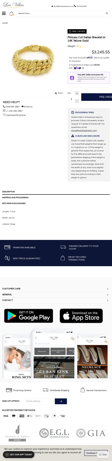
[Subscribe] (61, 401)
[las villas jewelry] (13, 4)
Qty (69, 93)
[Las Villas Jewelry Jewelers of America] (19, 433)
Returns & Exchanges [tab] (14, 203)
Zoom (60, 93)
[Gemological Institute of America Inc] (93, 433)
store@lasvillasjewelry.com (64, 6)
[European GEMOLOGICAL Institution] (56, 433)
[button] (18, 454)
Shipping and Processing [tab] (15, 198)
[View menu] (3, 15)
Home (5, 23)
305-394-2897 (82, 6)
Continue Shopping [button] (96, 453)
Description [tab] (8, 192)
